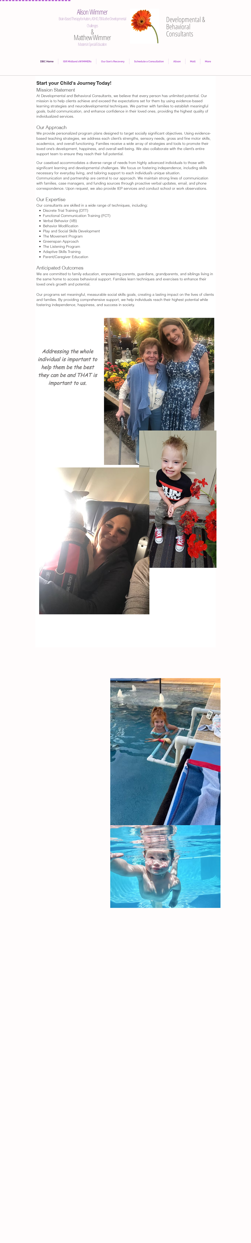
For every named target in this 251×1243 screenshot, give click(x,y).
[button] (112, 61)
